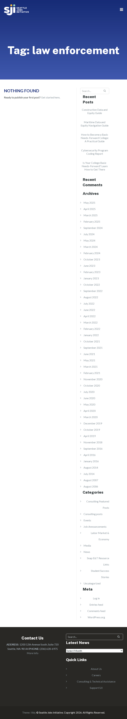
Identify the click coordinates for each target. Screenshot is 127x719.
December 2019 (93, 423)
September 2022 (93, 290)
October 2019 (92, 429)
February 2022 (92, 328)
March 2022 (91, 322)
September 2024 (93, 227)
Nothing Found (21, 90)
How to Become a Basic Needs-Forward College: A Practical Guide (95, 138)
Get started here (50, 97)
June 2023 (89, 265)
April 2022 (90, 316)
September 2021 (93, 347)
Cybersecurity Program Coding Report (94, 152)
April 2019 (90, 436)
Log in (96, 598)
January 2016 (91, 461)
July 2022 (89, 303)
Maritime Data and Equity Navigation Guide (94, 123)
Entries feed (96, 604)
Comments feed (96, 610)
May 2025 (89, 202)
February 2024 (92, 253)
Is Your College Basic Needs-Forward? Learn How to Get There (95, 166)
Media (87, 545)
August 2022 (91, 297)
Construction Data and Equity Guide (94, 111)
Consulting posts (93, 514)
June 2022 (89, 309)
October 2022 (92, 284)
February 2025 (92, 221)
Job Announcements (95, 526)
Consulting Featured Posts (97, 504)
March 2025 (91, 215)
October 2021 (92, 341)
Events (87, 520)
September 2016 (93, 448)
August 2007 (91, 480)
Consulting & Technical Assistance (96, 681)
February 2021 (92, 372)
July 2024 (89, 234)
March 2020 (91, 417)
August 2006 (91, 486)
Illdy (33, 712)
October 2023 (92, 259)
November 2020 (93, 379)
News (87, 551)
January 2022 (91, 335)
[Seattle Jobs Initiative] (16, 9)
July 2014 (89, 473)
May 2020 (89, 404)
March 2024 (91, 246)
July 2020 (89, 391)
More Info (32, 653)
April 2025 (90, 208)
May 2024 (89, 240)
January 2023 (91, 278)
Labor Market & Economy (100, 536)
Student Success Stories (100, 574)
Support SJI (96, 687)
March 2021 (91, 366)
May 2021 (89, 360)
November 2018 (93, 442)
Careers (96, 675)
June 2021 (89, 354)
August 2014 (91, 467)
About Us (96, 668)
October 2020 (92, 385)
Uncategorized (92, 583)
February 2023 (92, 272)
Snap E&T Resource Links (98, 561)
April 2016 (90, 454)
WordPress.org (96, 617)
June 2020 (89, 398)
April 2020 (90, 410)
